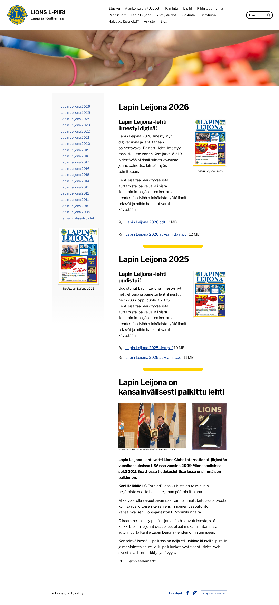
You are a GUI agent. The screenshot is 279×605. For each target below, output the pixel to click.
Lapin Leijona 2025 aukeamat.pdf (154, 357)
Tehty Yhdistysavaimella (214, 593)
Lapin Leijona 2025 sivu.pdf (149, 348)
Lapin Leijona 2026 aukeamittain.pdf (156, 234)
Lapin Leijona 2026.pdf (145, 222)
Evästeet (175, 593)
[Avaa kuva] (152, 426)
